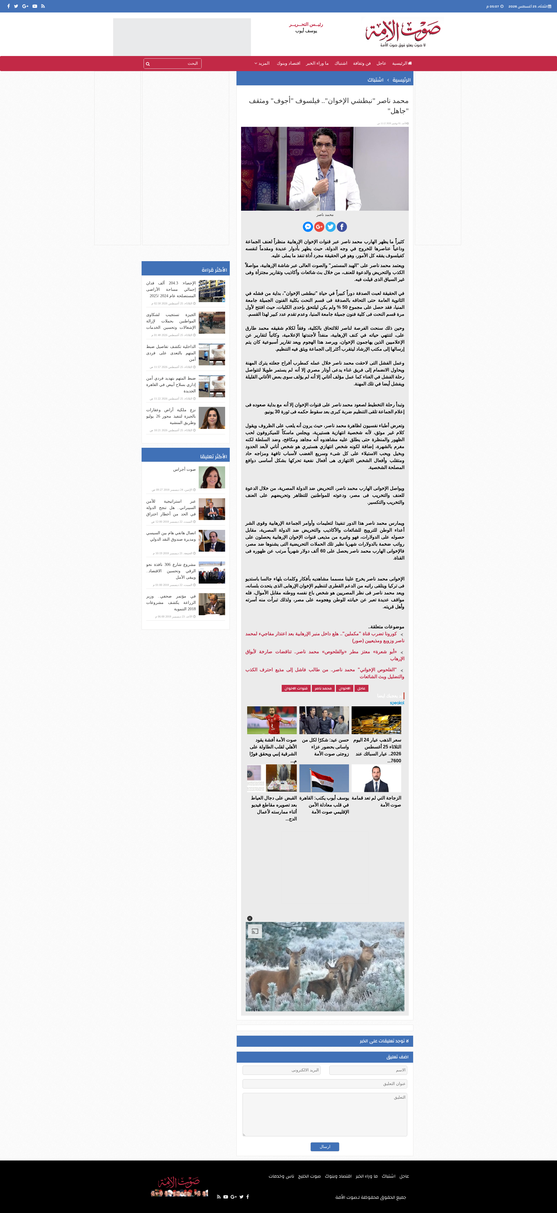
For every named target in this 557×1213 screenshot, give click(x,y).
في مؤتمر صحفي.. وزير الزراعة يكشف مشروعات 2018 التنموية (171, 602)
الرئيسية (399, 63)
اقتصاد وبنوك (288, 63)
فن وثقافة (362, 63)
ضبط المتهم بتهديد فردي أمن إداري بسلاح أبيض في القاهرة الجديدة (171, 384)
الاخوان (344, 688)
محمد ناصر (323, 688)
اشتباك (340, 63)
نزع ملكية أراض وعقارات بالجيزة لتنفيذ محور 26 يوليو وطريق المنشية (171, 416)
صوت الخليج (309, 1176)
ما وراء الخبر (317, 63)
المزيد (263, 63)
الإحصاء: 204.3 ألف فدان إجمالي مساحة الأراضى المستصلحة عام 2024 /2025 (171, 289)
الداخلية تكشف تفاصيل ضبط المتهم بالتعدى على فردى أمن (171, 353)
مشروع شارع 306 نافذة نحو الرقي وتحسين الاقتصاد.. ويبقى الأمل (171, 571)
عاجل (381, 63)
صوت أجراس (184, 469)
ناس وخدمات (281, 1176)
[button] (249, 918)
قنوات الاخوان (296, 688)
